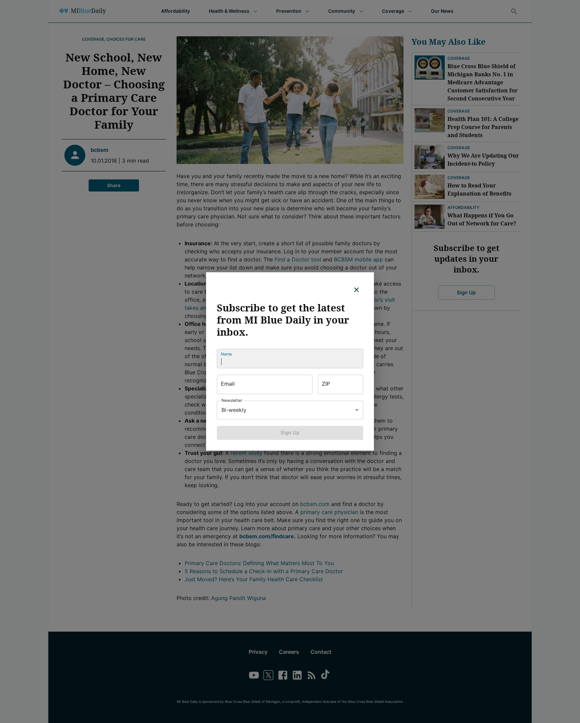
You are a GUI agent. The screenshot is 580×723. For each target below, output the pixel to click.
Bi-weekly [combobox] (234, 410)
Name (226, 353)
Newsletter (232, 400)
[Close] (356, 289)
